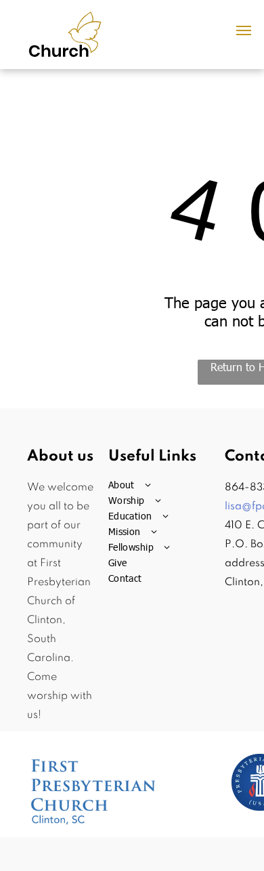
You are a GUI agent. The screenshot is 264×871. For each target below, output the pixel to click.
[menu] (243, 30)
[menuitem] (163, 484)
